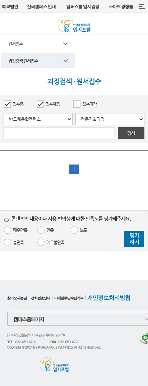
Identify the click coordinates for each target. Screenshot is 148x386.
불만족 (18, 242)
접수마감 (89, 104)
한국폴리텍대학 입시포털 (74, 24)
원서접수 (15, 43)
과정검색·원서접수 (23, 60)
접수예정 (53, 104)
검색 (131, 133)
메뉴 (141, 6)
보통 (83, 230)
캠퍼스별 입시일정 (82, 6)
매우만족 (20, 230)
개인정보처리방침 (108, 297)
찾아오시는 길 (17, 298)
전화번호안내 (40, 298)
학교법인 (10, 6)
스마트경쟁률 (121, 6)
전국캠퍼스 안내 (41, 6)
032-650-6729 (68, 342)
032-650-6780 (25, 342)
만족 (50, 230)
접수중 (18, 104)
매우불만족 (55, 242)
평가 (134, 238)
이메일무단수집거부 (68, 298)
